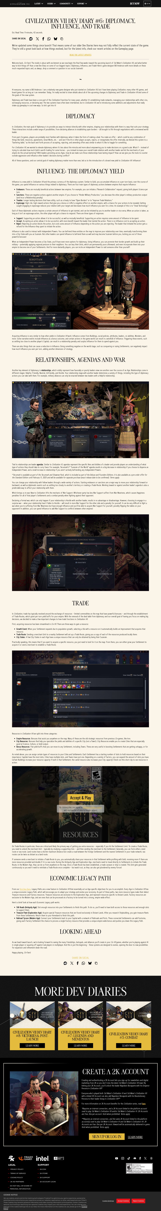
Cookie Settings (108, 1201)
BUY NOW (135, 3)
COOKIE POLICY (16, 1178)
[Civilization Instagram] (122, 1158)
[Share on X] (37, 38)
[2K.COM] (11, 1158)
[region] (80, 1201)
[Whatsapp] (49, 38)
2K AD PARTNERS (17, 1182)
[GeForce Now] (59, 1158)
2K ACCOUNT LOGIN (48, 1182)
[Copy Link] (61, 38)
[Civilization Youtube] (116, 1158)
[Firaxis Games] (25, 1158)
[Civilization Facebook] (140, 1158)
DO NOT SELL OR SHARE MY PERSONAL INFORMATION (21, 1187)
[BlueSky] (55, 38)
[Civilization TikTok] (128, 1158)
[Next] (149, 1016)
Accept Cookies (123, 1201)
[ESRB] (139, 1168)
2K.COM (43, 1169)
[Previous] (12, 1016)
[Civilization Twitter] (145, 1158)
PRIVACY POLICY (16, 1169)
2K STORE (44, 1173)
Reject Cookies (138, 1201)
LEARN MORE (32, 1045)
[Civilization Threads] (151, 1158)
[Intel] (42, 1158)
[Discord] (135, 1158)
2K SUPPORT (45, 1178)
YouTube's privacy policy (92, 807)
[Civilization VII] (20, 3)
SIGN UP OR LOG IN (106, 1136)
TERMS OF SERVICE (18, 1173)
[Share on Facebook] (43, 38)
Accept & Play (80, 798)
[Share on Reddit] (31, 38)
